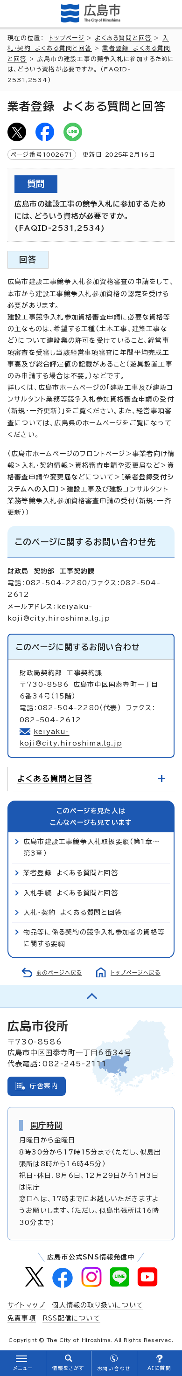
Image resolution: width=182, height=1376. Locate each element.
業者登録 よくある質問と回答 (70, 873)
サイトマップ (26, 1305)
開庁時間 (46, 1125)
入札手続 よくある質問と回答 (70, 893)
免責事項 (21, 1318)
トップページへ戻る (136, 972)
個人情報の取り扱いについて (97, 1305)
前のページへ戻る (59, 972)
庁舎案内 (44, 1086)
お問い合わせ (113, 1368)
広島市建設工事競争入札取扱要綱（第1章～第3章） (91, 847)
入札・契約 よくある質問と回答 (72, 912)
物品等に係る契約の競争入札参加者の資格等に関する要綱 (94, 938)
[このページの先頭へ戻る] (91, 996)
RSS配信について (71, 1318)
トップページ (66, 38)
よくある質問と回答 (123, 38)
